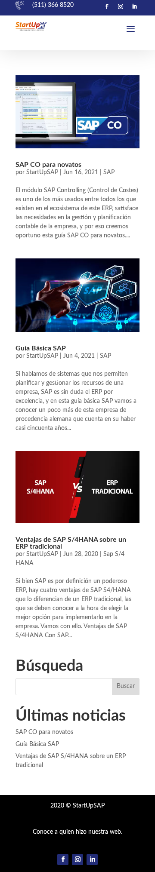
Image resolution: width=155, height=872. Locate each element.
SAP (109, 172)
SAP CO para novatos (48, 164)
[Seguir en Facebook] (107, 6)
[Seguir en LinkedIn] (134, 6)
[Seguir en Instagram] (120, 6)
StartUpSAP (42, 172)
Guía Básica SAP (41, 348)
